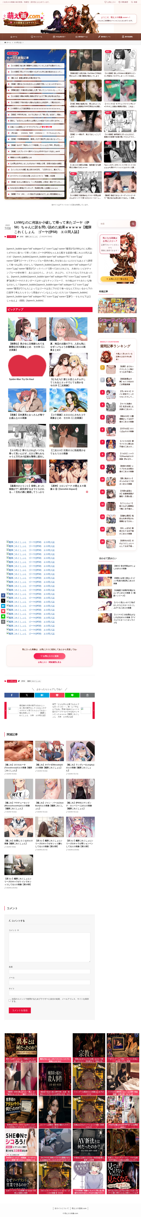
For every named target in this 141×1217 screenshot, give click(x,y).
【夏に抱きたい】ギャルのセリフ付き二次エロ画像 (126, 481)
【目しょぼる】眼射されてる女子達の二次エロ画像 (126, 531)
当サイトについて (62, 1208)
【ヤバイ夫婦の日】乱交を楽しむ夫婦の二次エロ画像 (126, 407)
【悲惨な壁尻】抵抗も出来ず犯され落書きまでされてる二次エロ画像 (126, 519)
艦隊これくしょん (31, 236)
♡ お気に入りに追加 (50, 656)
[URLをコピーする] (87, 695)
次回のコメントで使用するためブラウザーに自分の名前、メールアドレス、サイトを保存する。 (50, 1000)
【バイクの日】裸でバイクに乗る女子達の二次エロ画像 (126, 444)
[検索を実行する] (133, 224)
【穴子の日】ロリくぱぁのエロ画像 (126, 430)
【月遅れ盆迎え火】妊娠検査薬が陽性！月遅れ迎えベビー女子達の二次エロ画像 (126, 494)
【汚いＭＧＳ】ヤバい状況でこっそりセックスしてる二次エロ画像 (126, 394)
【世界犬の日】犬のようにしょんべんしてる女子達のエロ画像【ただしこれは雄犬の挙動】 (126, 544)
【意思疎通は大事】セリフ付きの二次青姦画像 (126, 381)
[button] (11, 695)
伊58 (21, 236)
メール (12, 978)
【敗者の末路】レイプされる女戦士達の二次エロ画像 (126, 469)
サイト (12, 988)
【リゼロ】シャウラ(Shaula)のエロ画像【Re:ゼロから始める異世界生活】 (126, 456)
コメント (14, 930)
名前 (11, 967)
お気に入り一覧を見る (117, 279)
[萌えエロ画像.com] (23, 18)
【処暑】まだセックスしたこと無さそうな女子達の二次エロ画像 (126, 369)
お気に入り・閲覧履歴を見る (49, 662)
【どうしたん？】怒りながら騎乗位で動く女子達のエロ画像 (126, 506)
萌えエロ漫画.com (79, 1208)
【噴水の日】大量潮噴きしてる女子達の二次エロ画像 (126, 419)
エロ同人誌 (11, 236)
